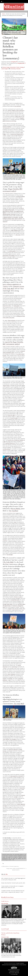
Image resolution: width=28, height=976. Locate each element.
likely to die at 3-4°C (20, 116)
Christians (5, 539)
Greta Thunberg (11, 674)
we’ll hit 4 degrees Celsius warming (15, 110)
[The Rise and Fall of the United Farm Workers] (11, 945)
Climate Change (6, 67)
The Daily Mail (8, 562)
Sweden (4, 678)
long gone (22, 118)
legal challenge (14, 230)
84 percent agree (11, 415)
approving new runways (8, 211)
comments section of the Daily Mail (13, 287)
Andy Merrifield (4, 903)
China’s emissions (11, 320)
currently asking (6, 449)
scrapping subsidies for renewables (10, 217)
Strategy (22, 67)
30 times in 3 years (18, 596)
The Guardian (13, 511)
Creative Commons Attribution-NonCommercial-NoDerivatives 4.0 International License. (14, 965)
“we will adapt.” (9, 554)
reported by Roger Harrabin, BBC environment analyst (13, 343)
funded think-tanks (15, 599)
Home (3, 14)
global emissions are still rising (9, 121)
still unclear (18, 234)
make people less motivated (16, 776)
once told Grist (17, 106)
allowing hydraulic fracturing (9, 214)
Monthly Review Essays (7, 897)
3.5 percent (5, 656)
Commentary (13, 68)
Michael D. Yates (5, 937)
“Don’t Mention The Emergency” (10, 739)
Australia (10, 678)
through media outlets (8, 604)
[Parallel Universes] (11, 911)
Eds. (7, 874)
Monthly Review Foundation (14, 969)
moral (15, 522)
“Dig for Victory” (6, 385)
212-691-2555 (14, 974)
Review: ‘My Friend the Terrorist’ (8, 883)
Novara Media (15, 509)
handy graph (16, 305)
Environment (13, 67)
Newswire (18, 68)
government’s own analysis (9, 255)
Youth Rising (14, 666)
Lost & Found (5, 929)
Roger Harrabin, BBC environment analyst (12, 190)
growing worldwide (20, 196)
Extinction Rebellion (7, 126)
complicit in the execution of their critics (16, 608)
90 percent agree (14, 418)
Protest (17, 67)
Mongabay (19, 63)
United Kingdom (4, 68)
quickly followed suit (10, 443)
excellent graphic (12, 251)
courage (15, 796)
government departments (17, 134)
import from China (7, 305)
